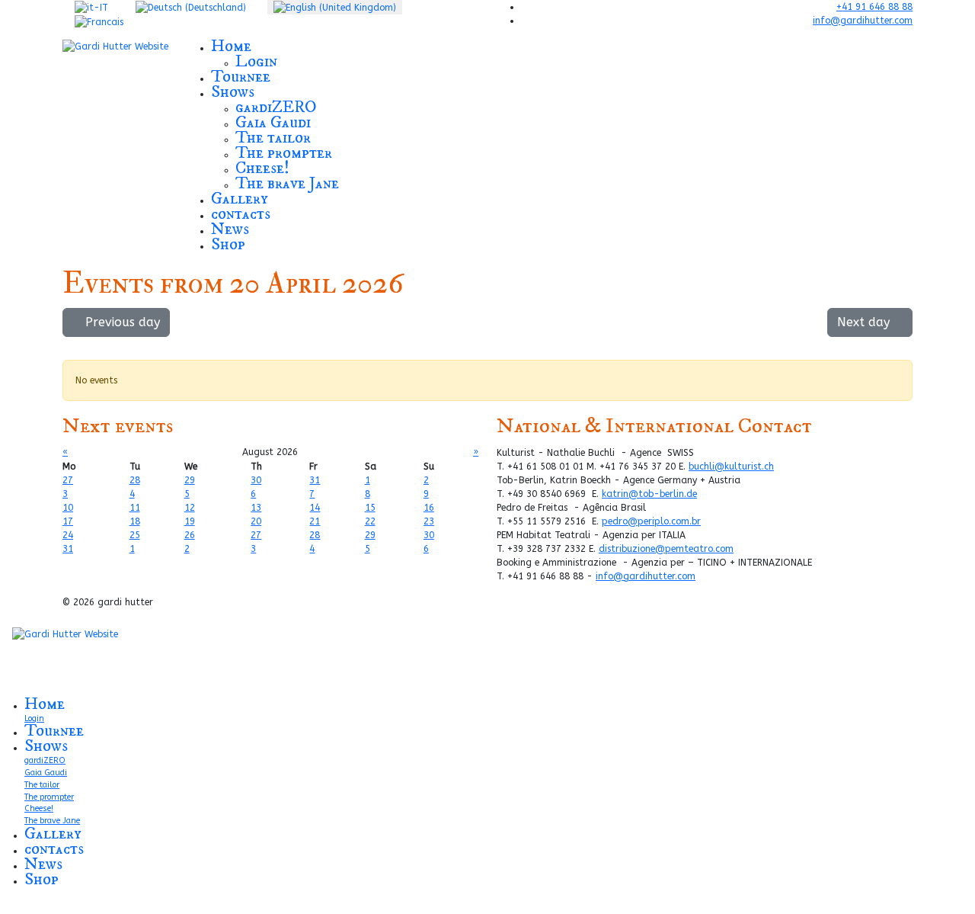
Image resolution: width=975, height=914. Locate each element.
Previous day (121, 322)
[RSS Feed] (896, 348)
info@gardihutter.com (863, 20)
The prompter (283, 153)
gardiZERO (276, 107)
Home (231, 46)
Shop (228, 244)
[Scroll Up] (3, 907)
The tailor (273, 137)
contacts (240, 214)
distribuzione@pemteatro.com (666, 549)
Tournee (240, 76)
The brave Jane (287, 183)
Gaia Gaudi (273, 122)
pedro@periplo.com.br (651, 521)
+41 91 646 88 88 (874, 7)
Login (256, 61)
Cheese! (262, 168)
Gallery (239, 198)
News (230, 229)
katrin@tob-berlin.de (649, 494)
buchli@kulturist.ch (731, 466)
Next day (865, 322)
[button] (405, 152)
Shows (232, 92)
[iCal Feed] (904, 348)
